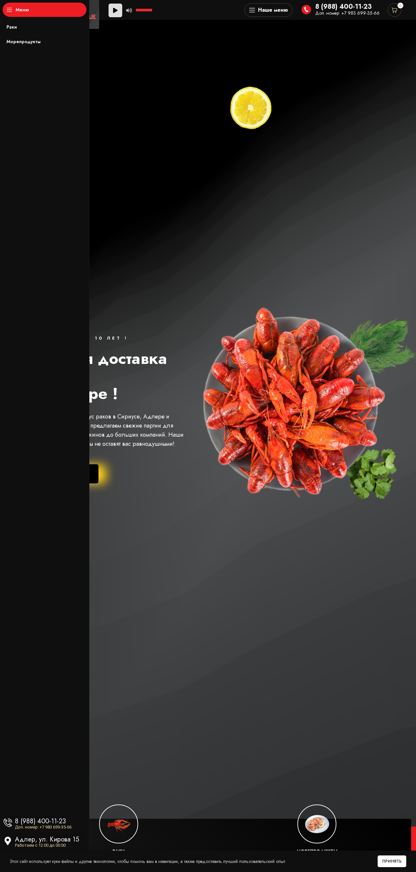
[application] (131, 10)
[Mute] (129, 10)
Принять (392, 861)
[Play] (115, 10)
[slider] (145, 9)
